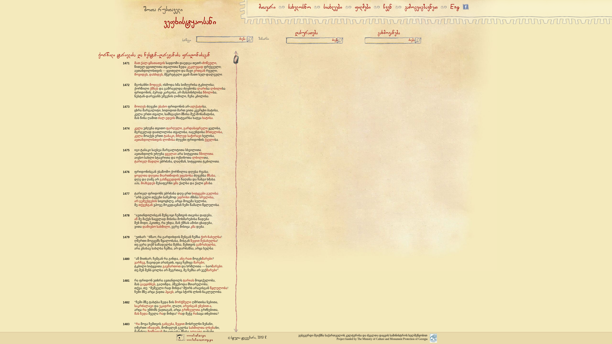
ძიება (242, 39)
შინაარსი (263, 39)
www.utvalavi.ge (196, 336)
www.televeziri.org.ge (199, 340)
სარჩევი (186, 40)
